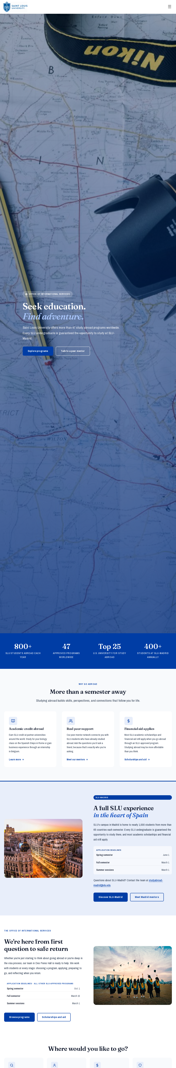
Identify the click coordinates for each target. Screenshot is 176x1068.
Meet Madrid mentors (147, 897)
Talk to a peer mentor (73, 351)
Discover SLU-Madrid (111, 897)
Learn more (15, 759)
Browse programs (19, 1017)
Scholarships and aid (135, 759)
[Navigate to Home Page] (15, 7)
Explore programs (38, 351)
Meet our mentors (76, 759)
